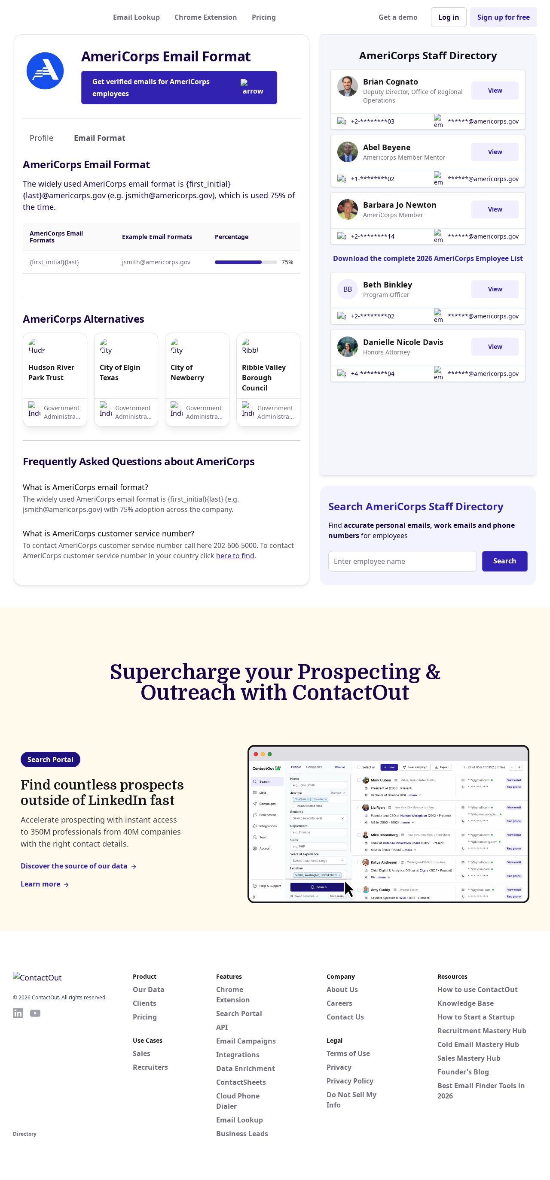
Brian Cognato (390, 81)
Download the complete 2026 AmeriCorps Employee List (428, 258)
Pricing (264, 17)
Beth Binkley (387, 284)
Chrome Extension (205, 17)
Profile (41, 138)
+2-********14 (372, 236)
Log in (448, 17)
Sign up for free (503, 17)
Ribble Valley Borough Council (264, 378)
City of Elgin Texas (120, 372)
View (495, 90)
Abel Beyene (387, 147)
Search (504, 561)
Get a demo (398, 17)
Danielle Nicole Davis (403, 342)
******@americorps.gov (483, 121)
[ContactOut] (55, 17)
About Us (342, 989)
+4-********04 (372, 373)
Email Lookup (136, 17)
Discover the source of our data (74, 866)
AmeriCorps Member (393, 215)
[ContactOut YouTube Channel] (35, 1067)
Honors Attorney (386, 352)
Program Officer (386, 294)
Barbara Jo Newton (400, 205)
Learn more (40, 884)
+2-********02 (372, 316)
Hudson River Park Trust (51, 372)
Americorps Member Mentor (404, 157)
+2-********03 (372, 121)
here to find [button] (235, 555)
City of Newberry (187, 372)
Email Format (99, 138)
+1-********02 (372, 179)
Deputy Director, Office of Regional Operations (413, 96)
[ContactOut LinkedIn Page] (18, 1067)
